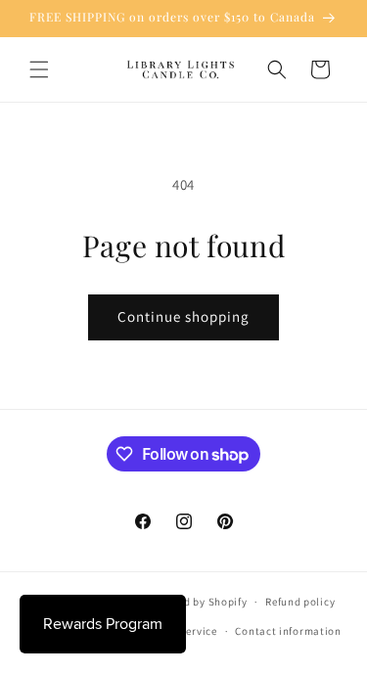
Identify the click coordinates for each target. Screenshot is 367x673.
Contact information (288, 631)
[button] (39, 69)
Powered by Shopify (197, 601)
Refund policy (300, 601)
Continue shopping (183, 316)
